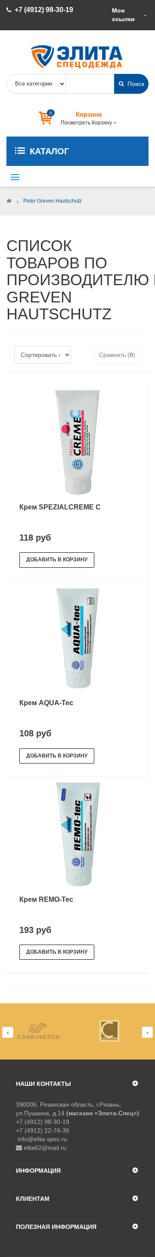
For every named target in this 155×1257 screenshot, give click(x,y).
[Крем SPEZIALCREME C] (77, 442)
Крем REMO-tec (46, 899)
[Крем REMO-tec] (77, 834)
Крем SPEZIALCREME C (60, 507)
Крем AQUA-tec (46, 702)
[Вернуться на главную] (8, 201)
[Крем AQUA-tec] (77, 638)
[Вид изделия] (42, 1031)
